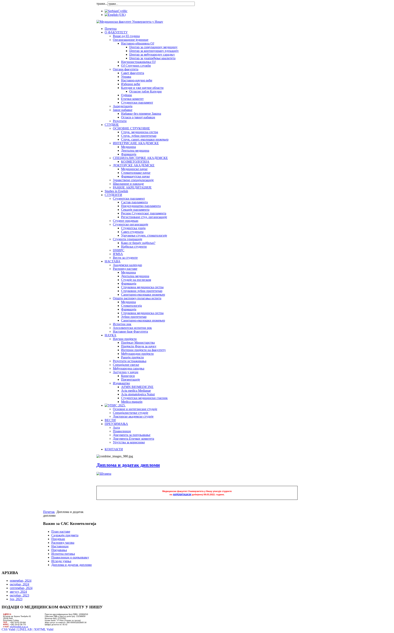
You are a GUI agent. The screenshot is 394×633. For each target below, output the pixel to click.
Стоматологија (131, 305)
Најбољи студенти (134, 246)
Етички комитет (132, 99)
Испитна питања (63, 553)
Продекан (58, 539)
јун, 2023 (16, 599)
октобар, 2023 (19, 595)
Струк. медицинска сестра (139, 132)
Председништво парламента (141, 206)
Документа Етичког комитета (133, 438)
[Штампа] (103, 473)
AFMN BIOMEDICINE (137, 387)
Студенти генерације (127, 239)
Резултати (120, 121)
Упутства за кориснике (129, 442)
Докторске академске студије (133, 416)
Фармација (128, 154)
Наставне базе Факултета (130, 331)
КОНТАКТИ (114, 449)
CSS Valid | (9, 629)
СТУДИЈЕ (112, 124)
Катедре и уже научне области (142, 87)
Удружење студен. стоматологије (144, 235)
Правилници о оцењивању (70, 557)
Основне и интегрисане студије (135, 409)
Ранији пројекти (132, 357)
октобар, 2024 (19, 584)
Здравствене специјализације (133, 180)
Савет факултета (132, 73)
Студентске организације (130, 224)
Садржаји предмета (64, 535)
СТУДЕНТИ (113, 195)
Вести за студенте (125, 257)
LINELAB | (25, 629)
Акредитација (122, 106)
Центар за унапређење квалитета (152, 58)
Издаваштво (121, 383)
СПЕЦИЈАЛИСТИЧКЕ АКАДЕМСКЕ (140, 158)
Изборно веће (130, 84)
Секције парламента (135, 209)
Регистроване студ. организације (144, 217)
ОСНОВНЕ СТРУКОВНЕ (131, 128)
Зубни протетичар (134, 316)
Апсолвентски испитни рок (132, 328)
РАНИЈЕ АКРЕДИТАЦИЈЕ (132, 187)
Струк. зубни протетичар (138, 135)
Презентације (130, 379)
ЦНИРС (118, 250)
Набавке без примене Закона (141, 113)
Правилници (122, 431)
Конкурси (128, 376)
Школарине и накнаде (128, 183)
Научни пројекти (125, 339)
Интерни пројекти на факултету (143, 350)
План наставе (60, 531)
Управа (126, 76)
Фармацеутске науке (135, 176)
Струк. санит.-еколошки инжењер (144, 139)
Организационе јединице (130, 39)
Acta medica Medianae (136, 390)
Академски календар (127, 265)
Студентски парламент (137, 102)
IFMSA (118, 254)
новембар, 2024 (20, 580)
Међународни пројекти (137, 353)
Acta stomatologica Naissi (138, 394)
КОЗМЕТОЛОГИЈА (135, 161)
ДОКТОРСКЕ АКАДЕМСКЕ (134, 165)
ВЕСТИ (110, 420)
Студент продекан (125, 220)
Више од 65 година (126, 36)
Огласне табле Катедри (145, 91)
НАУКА (110, 335)
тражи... (102, 3)
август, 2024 (18, 591)
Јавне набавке (122, 110)
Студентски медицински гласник (144, 398)
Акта (116, 427)
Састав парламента (134, 202)
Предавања (59, 550)
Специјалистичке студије (130, 412)
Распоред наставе (125, 268)
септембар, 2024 (21, 588)
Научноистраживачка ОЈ (138, 62)
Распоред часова (62, 542)
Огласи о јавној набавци (138, 117)
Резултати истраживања (129, 361)
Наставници (60, 546)
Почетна (111, 28)
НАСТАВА (112, 261)
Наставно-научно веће (136, 80)
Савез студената (132, 232)
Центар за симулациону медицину (153, 47)
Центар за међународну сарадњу (152, 54)
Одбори (126, 95)
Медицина (128, 147)
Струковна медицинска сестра (142, 287)
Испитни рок (122, 324)
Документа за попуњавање (131, 435)
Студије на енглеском (136, 280)
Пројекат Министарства (138, 342)
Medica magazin (131, 401)
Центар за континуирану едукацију (154, 51)
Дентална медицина (135, 150)
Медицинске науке (134, 169)
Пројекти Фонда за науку (138, 346)
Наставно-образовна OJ (137, 43)
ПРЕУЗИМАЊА (116, 424)
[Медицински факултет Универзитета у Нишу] (129, 21)
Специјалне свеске (126, 364)
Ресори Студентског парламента (143, 213)
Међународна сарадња (128, 368)
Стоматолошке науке (135, 172)
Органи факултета (125, 69)
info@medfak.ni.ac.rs (19, 627)
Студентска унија (133, 228)
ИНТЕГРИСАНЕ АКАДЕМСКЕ (136, 143)
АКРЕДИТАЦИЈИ (182, 494)
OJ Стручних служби (136, 65)
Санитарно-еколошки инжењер (143, 294)
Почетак (49, 512)
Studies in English (116, 191)
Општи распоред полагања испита (137, 298)
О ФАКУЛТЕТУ (116, 32)
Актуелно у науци (125, 372)
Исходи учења (61, 561)
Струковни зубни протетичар (141, 291)
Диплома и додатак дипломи (128, 465)
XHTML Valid (43, 629)
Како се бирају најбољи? (138, 243)
